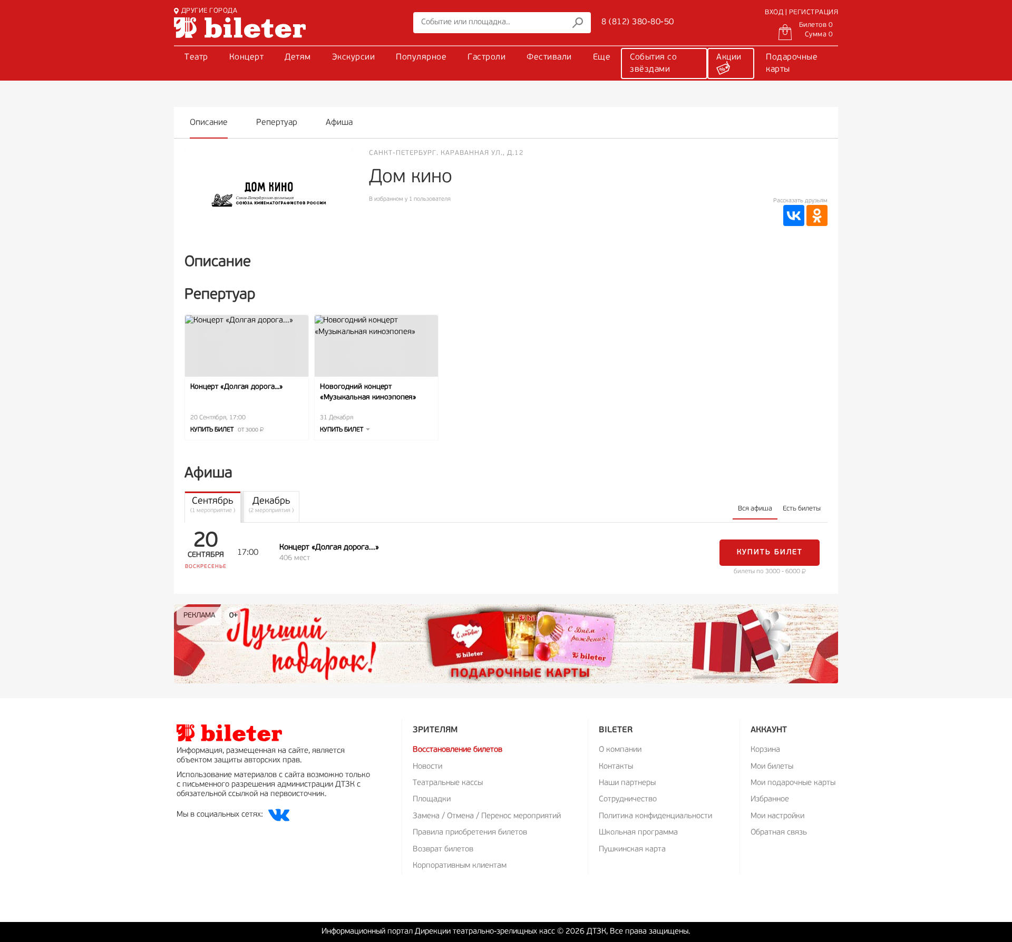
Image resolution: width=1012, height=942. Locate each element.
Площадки (432, 799)
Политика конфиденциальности (655, 816)
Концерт (246, 57)
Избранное (770, 799)
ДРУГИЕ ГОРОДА (209, 10)
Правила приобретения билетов (470, 833)
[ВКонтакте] (793, 215)
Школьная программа (638, 833)
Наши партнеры (627, 783)
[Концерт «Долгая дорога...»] (246, 346)
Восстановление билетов (457, 750)
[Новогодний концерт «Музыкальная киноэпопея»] (376, 346)
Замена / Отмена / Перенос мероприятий (487, 816)
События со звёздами (653, 63)
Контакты (616, 767)
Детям (298, 57)
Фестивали (549, 57)
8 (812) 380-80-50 (637, 22)
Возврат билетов (443, 849)
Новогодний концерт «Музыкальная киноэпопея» (368, 392)
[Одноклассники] (817, 215)
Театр (196, 57)
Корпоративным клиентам (460, 866)
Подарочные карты (792, 63)
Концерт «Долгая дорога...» (236, 387)
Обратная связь (779, 833)
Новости (427, 767)
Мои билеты (772, 767)
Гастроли (486, 57)
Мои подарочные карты (793, 783)
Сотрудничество (628, 799)
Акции (729, 57)
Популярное (421, 57)
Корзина (765, 750)
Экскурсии (353, 57)
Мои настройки (777, 816)
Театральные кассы (448, 783)
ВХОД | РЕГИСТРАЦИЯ (801, 12)
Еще (602, 57)
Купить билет (225, 430)
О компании (620, 750)
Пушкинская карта (632, 849)
